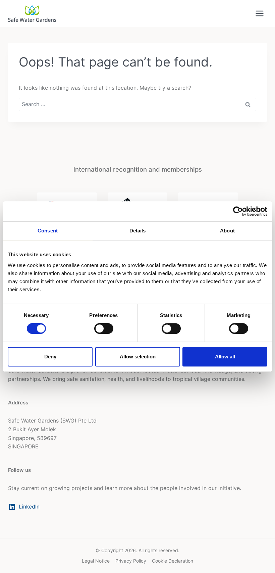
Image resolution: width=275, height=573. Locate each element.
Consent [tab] (48, 230)
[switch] (103, 328)
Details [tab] (137, 230)
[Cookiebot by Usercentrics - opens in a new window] (238, 211)
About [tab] (227, 230)
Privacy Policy (130, 561)
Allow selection (138, 356)
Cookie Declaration (172, 561)
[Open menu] (259, 13)
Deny (50, 356)
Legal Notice (96, 561)
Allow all (225, 356)
